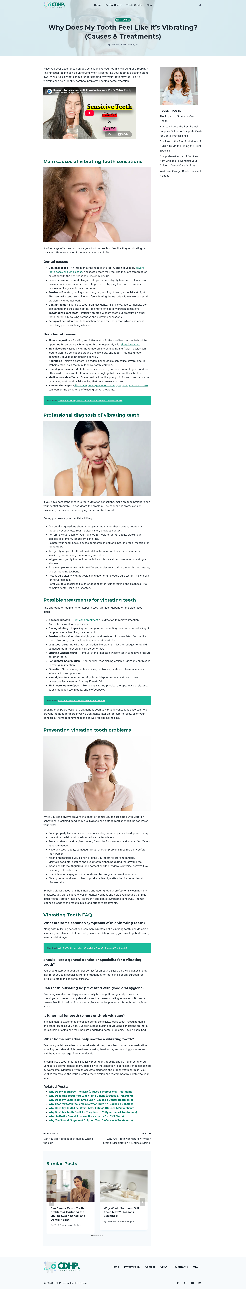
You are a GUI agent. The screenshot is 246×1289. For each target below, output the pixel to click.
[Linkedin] (200, 1283)
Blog (149, 5)
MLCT (196, 1266)
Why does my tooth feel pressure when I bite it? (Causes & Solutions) (91, 1103)
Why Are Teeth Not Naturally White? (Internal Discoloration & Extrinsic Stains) (126, 1138)
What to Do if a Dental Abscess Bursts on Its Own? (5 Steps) (86, 1116)
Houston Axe (180, 1266)
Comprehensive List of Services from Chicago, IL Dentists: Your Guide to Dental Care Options (179, 161)
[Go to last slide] (51, 1202)
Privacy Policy (132, 1266)
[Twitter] (185, 1283)
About (163, 1266)
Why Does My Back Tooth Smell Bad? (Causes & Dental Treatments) (91, 1099)
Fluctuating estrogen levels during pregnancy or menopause (111, 385)
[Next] (142, 1202)
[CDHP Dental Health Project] (54, 5)
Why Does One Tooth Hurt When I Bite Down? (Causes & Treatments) (92, 1095)
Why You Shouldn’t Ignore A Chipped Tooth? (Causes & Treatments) (91, 1120)
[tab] (92, 1235)
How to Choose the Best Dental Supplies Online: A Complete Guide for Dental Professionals (181, 131)
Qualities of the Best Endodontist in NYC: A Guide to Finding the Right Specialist (181, 146)
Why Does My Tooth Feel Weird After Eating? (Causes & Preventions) (91, 1108)
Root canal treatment (85, 620)
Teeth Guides (134, 5)
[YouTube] (192, 1283)
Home (97, 5)
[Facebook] (178, 1283)
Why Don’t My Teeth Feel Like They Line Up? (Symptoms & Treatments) (93, 1112)
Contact (150, 1266)
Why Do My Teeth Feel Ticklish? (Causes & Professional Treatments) (91, 1091)
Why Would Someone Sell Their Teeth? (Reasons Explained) (121, 1212)
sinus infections (130, 344)
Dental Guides (113, 5)
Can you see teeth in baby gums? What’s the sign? (68, 1138)
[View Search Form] (200, 5)
